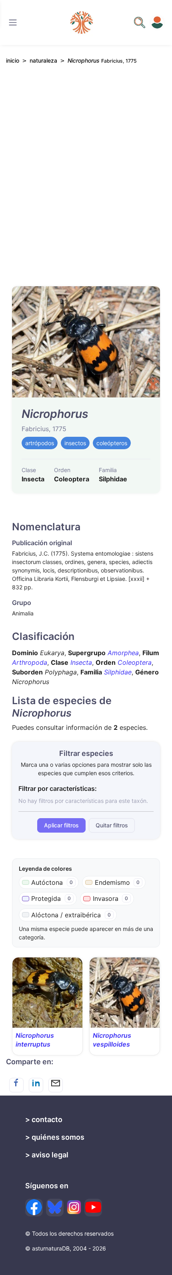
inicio (12, 60)
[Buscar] (13, 22)
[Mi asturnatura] (157, 22)
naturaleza (43, 60)
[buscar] (139, 22)
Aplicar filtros (61, 825)
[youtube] (93, 1207)
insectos (75, 443)
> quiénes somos (54, 1137)
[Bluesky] (55, 1207)
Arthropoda (29, 662)
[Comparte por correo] (55, 1085)
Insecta (81, 662)
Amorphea (123, 653)
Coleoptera (135, 662)
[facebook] (34, 1207)
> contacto (43, 1119)
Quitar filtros (112, 825)
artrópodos (39, 443)
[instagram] (74, 1207)
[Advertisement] (86, 179)
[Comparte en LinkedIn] (36, 1085)
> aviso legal (46, 1155)
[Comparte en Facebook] (16, 1085)
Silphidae (118, 672)
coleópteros (111, 443)
